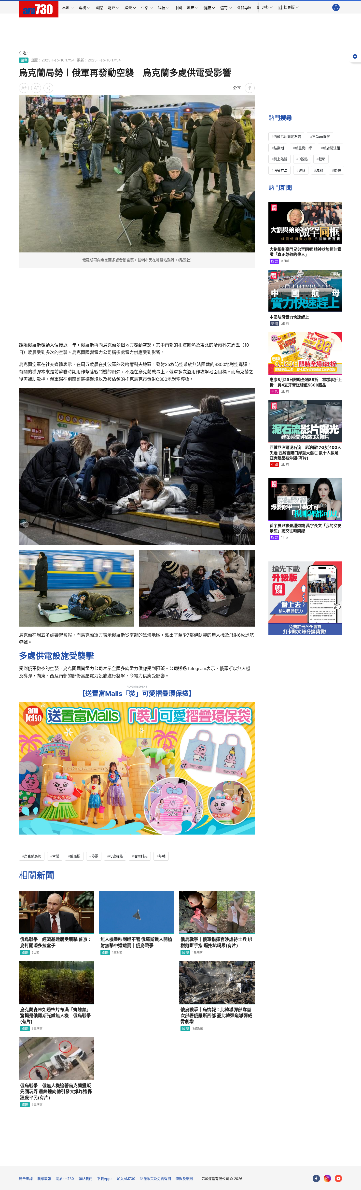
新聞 (274, 324)
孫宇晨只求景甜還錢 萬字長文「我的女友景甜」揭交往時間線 (305, 528)
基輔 (162, 856)
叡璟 (322, 159)
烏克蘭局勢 (32, 856)
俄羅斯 (75, 856)
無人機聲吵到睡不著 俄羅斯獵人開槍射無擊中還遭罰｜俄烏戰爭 (136, 942)
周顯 (337, 170)
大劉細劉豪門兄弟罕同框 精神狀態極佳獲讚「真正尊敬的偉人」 (305, 252)
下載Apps (104, 1178)
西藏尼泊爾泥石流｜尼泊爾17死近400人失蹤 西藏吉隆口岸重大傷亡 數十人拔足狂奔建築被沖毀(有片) (305, 452)
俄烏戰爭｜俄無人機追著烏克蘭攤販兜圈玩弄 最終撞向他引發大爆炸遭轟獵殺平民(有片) (56, 1091)
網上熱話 (280, 159)
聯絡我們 (85, 1178)
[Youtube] (338, 1178)
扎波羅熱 (116, 856)
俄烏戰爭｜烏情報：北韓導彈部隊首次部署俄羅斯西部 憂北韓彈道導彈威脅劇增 (216, 1015)
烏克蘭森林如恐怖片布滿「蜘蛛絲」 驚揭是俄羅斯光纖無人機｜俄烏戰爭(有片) (55, 1015)
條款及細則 (184, 1178)
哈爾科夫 (141, 856)
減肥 (319, 170)
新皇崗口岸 (303, 148)
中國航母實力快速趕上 (289, 317)
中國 (274, 464)
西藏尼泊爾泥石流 (287, 136)
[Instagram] (327, 1178)
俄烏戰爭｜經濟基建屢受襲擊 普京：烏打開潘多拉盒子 (56, 942)
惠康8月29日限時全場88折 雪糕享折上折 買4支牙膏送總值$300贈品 (306, 382)
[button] (267, 7)
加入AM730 (126, 1178)
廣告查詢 (26, 1178)
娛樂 (274, 261)
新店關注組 (331, 148)
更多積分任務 (206, 1159)
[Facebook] (316, 1178)
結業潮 (279, 148)
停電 (94, 856)
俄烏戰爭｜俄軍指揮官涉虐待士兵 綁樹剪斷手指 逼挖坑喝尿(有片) (216, 942)
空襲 (55, 856)
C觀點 (303, 159)
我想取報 (44, 1178)
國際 (23, 60)
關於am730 (65, 1178)
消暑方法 (280, 170)
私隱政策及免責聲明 (155, 1178)
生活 (274, 391)
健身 (301, 170)
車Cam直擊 (321, 136)
